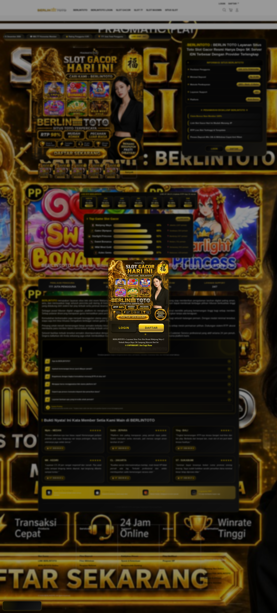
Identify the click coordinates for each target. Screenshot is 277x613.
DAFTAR (151, 327)
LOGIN (124, 327)
